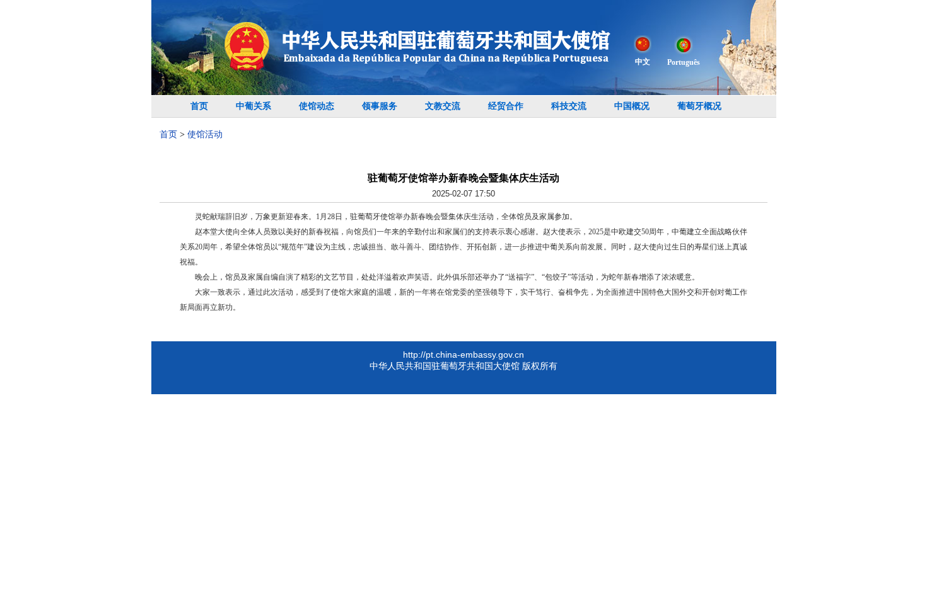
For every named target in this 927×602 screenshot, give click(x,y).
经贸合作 (505, 106)
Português (683, 62)
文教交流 (442, 106)
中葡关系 (253, 106)
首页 (199, 106)
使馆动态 (316, 106)
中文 (642, 61)
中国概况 (632, 106)
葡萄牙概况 (699, 106)
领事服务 (379, 106)
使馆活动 (205, 134)
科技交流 (568, 106)
